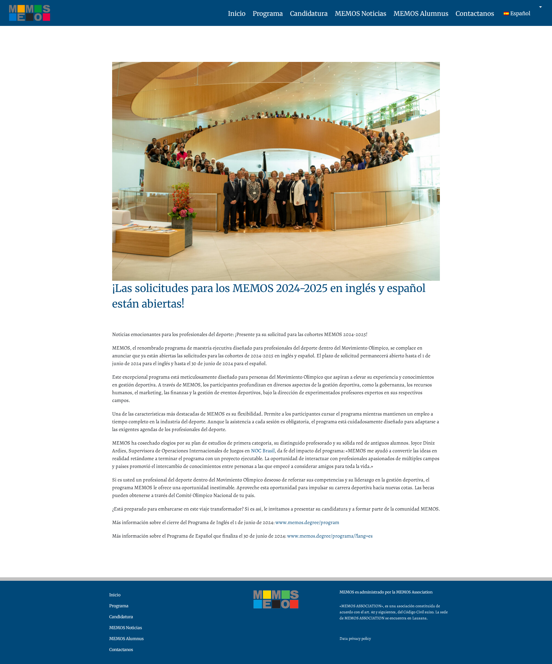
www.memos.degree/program (307, 522)
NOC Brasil (263, 450)
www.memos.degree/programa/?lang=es (330, 535)
